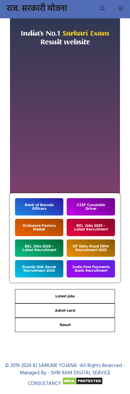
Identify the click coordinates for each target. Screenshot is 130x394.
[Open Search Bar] (102, 9)
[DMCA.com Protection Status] (82, 384)
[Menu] (121, 9)
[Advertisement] (65, 128)
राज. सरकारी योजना (37, 9)
